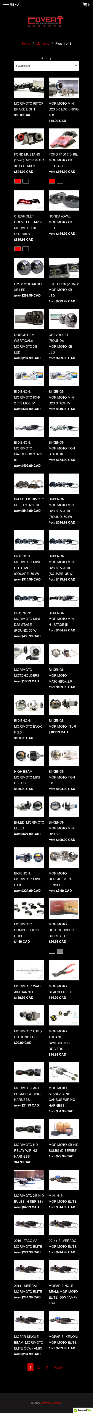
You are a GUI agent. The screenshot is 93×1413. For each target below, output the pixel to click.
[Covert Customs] (46, 22)
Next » (59, 1367)
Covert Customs (51, 1403)
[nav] (11, 4)
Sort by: (46, 58)
